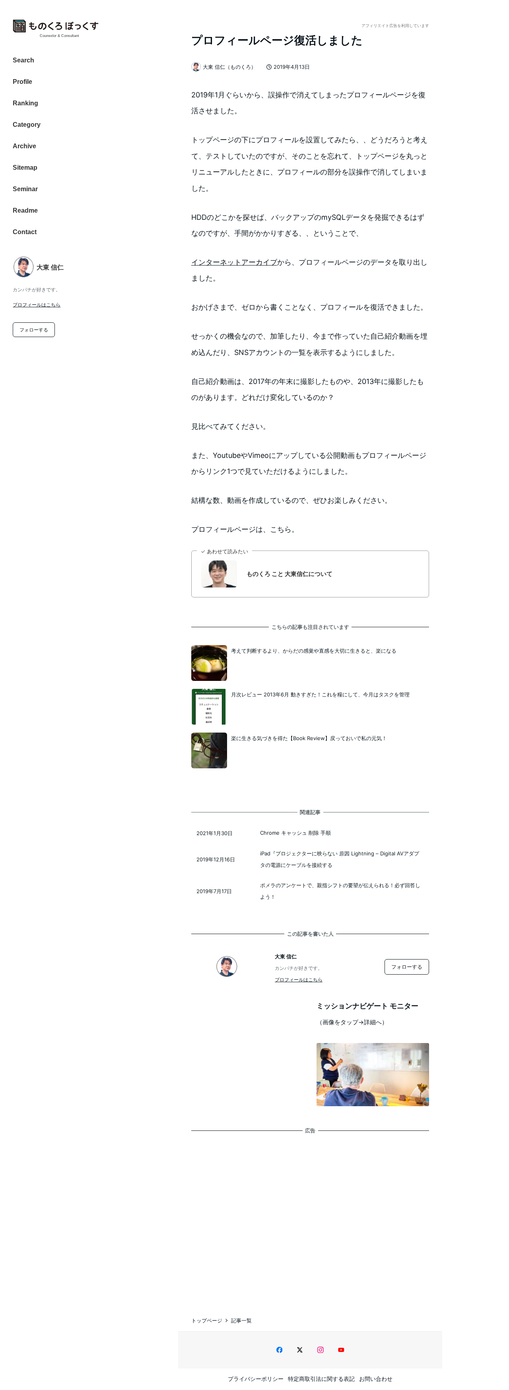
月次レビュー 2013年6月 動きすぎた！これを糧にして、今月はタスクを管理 (320, 694)
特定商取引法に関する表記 (321, 1378)
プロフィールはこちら (36, 305)
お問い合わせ (375, 1378)
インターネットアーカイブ (234, 262)
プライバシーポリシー (256, 1378)
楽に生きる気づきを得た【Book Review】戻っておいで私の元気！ (309, 738)
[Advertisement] (310, 1217)
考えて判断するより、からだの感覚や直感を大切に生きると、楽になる (313, 651)
